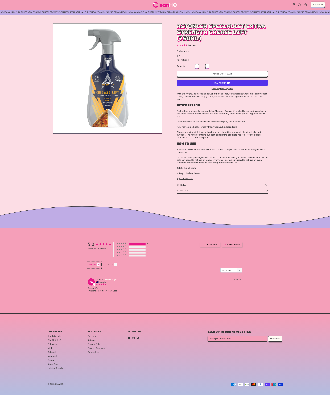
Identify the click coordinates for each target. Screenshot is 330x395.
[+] (207, 66)
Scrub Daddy (54, 336)
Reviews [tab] (92, 264)
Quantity (181, 66)
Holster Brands (55, 368)
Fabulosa (52, 344)
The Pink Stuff (54, 340)
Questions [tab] (109, 264)
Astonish (183, 51)
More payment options (222, 89)
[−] (197, 66)
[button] (299, 5)
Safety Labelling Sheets (188, 173)
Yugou (51, 360)
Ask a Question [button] (211, 245)
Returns (92, 340)
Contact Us (93, 352)
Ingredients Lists (185, 178)
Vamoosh (52, 356)
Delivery (92, 336)
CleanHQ (59, 384)
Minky (50, 348)
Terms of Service (96, 348)
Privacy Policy (95, 344)
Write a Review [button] (233, 245)
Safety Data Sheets (186, 168)
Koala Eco (53, 364)
